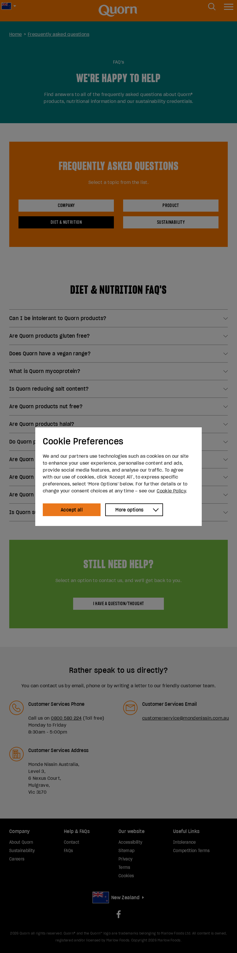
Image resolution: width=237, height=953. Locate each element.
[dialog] (118, 476)
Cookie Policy (171, 491)
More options (129, 510)
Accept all (72, 510)
